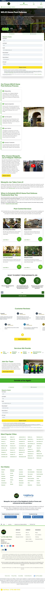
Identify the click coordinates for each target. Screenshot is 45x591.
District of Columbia (12, 470)
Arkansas (3, 476)
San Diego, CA (40, 441)
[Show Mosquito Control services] (19, 352)
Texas (38, 478)
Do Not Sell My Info (28, 575)
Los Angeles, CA (22, 445)
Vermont (38, 480)
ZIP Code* (4, 61)
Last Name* (5, 43)
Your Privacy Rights (38, 575)
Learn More (5, 239)
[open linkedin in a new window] (10, 546)
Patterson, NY (31, 451)
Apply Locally (28, 539)
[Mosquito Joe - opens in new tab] (16, 496)
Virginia (38, 482)
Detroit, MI (12, 441)
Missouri (20, 485)
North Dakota (30, 480)
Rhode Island (39, 471)
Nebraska (30, 469)
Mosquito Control (28, 257)
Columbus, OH (4, 456)
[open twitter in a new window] (4, 546)
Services (18, 529)
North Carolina (31, 478)
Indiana (11, 479)
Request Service (22, 295)
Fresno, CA (12, 450)
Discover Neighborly (10, 516)
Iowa (11, 481)
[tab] (11, 34)
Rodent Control (28, 229)
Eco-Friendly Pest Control (9, 229)
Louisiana (21, 471)
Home (4, 524)
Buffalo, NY (3, 447)
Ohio (29, 482)
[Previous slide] (2, 292)
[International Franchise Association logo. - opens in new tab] (2, 550)
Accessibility (20, 575)
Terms (7, 72)
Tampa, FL (39, 445)
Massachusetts (22, 476)
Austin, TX (3, 443)
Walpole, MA (39, 453)
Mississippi (21, 482)
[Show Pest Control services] (8, 352)
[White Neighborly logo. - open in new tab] (3, 1)
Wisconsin (39, 485)
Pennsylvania (39, 469)
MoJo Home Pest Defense (37, 352)
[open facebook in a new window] (2, 546)
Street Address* (6, 57)
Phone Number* (5, 52)
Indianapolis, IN (13, 456)
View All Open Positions (8, 371)
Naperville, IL (30, 439)
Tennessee (39, 476)
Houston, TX (12, 452)
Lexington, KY (22, 443)
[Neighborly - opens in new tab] (28, 495)
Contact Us (28, 536)
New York (30, 476)
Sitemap (37, 536)
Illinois (11, 477)
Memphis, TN (21, 452)
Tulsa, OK (38, 447)
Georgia (11, 475)
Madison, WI (21, 447)
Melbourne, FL (22, 450)
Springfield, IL (39, 443)
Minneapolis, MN (22, 456)
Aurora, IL (3, 441)
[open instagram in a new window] (7, 546)
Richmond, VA (39, 437)
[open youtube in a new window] (13, 546)
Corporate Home (38, 539)
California (3, 478)
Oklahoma (30, 485)
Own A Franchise (29, 541)
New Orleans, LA (31, 443)
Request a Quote (22, 67)
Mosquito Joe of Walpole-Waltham (21, 524)
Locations (9, 524)
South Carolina (40, 474)
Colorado (3, 480)
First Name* (5, 38)
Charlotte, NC (4, 450)
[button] (19, 7)
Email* (4, 47)
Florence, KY (12, 445)
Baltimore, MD (4, 445)
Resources (38, 529)
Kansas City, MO (22, 439)
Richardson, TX (31, 457)
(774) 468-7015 (7, 537)
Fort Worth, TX (13, 447)
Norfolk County (12, 188)
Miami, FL (21, 454)
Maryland (21, 474)
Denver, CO (12, 439)
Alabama (3, 469)
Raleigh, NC (30, 455)
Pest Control (5, 352)
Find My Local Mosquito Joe (41, 7)
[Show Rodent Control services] (29, 352)
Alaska (2, 471)
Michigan (21, 478)
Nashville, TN (30, 441)
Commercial (34, 33)
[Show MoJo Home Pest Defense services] (43, 352)
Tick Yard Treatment (8, 257)
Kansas (11, 484)
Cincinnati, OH (4, 454)
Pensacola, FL (30, 453)
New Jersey (30, 474)
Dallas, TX (12, 437)
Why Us (27, 532)
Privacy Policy (11, 72)
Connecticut (3, 482)
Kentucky (21, 469)
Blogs (36, 532)
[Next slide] (43, 292)
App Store (28, 516)
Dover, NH (12, 443)
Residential (12, 33)
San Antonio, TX (40, 439)
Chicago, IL (3, 452)
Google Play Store (38, 516)
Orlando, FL (30, 449)
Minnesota (21, 480)
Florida (11, 473)
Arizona (2, 474)
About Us (28, 534)
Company (28, 529)
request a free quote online (11, 203)
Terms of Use (7, 575)
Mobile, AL (30, 437)
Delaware (3, 485)
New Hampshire (31, 471)
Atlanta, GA (3, 437)
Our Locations (38, 534)
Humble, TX (12, 454)
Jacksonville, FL (22, 437)
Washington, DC (40, 455)
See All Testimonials (22, 339)
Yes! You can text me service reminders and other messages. (15, 69)
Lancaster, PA (22, 441)
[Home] (1, 524)
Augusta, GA (3, 439)
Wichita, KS (39, 457)
